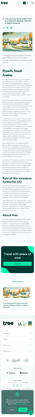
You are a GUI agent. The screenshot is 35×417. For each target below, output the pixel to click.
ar (27, 3)
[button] (32, 3)
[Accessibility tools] (31, 412)
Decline (12, 410)
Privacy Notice (22, 404)
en (24, 3)
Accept (22, 409)
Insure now (17, 264)
